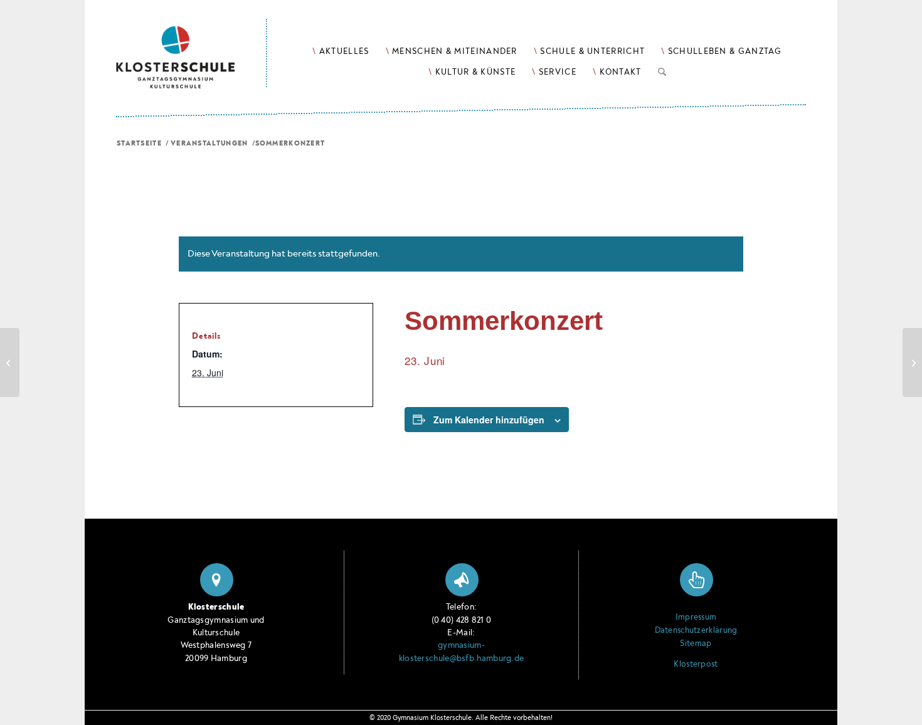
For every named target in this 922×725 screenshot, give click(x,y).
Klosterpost (696, 664)
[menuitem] (340, 51)
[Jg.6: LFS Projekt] (9, 362)
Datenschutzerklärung (696, 630)
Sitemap (695, 643)
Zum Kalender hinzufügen (488, 419)
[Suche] (662, 69)
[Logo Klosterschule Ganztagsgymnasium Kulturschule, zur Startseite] (191, 44)
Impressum (696, 617)
